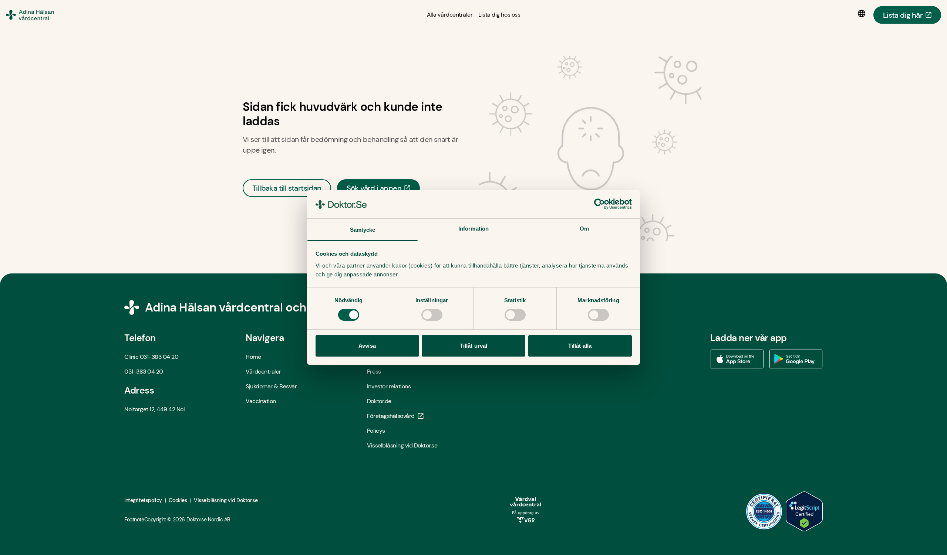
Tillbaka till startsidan (286, 188)
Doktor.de (379, 401)
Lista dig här (903, 15)
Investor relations (389, 386)
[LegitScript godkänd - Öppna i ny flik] (804, 511)
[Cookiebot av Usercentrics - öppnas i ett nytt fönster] (599, 204)
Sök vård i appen (374, 188)
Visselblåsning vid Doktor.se (402, 445)
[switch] (431, 315)
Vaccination (261, 401)
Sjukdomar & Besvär (271, 386)
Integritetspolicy (143, 500)
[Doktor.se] (38, 15)
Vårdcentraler (263, 371)
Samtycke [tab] (362, 230)
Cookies (178, 500)
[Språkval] (863, 13)
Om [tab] (584, 228)
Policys (376, 431)
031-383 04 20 (159, 357)
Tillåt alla (580, 346)
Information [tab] (473, 228)
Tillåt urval (473, 346)
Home (253, 357)
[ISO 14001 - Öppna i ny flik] (764, 511)
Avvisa (367, 346)
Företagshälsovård (391, 416)
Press (374, 371)
